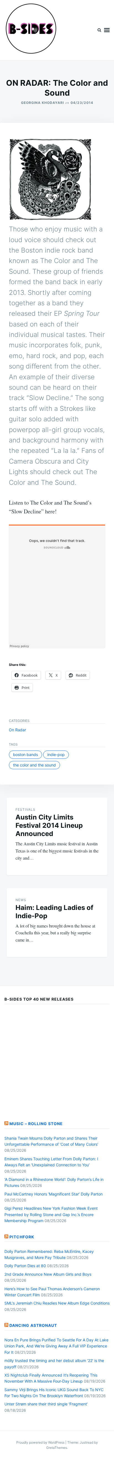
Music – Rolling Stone (36, 1123)
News (20, 900)
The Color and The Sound (34, 765)
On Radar (17, 729)
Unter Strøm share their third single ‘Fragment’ (46, 1404)
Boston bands (25, 754)
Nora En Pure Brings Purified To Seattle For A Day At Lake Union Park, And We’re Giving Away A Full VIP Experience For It (56, 1346)
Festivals (25, 809)
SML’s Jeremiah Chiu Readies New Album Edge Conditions (57, 1303)
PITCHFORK (21, 1236)
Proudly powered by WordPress (40, 1442)
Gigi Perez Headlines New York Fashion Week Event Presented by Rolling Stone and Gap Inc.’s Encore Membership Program (51, 1214)
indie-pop (56, 754)
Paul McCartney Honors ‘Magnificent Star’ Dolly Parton (53, 1194)
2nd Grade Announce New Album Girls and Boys (47, 1274)
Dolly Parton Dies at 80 (25, 1265)
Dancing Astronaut (33, 1325)
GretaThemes (56, 1448)
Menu (107, 30)
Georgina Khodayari (42, 103)
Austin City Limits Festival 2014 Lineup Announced (49, 825)
